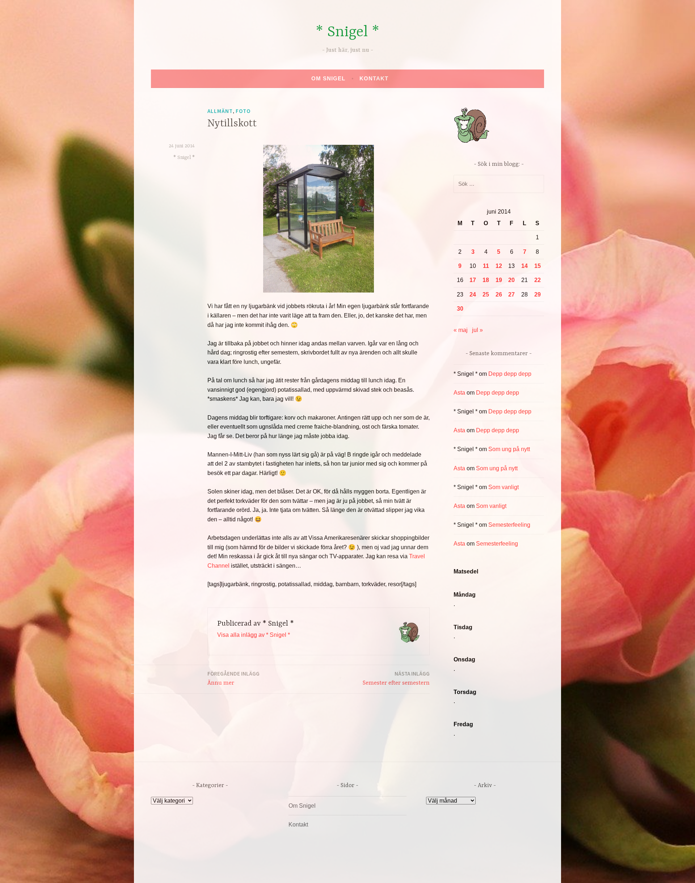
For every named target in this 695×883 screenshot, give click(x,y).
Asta (459, 393)
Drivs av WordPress (293, 870)
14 (524, 266)
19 (499, 280)
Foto (243, 111)
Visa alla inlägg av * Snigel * (253, 635)
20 (511, 280)
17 (472, 280)
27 (511, 294)
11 (486, 266)
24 (472, 294)
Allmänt (220, 111)
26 (499, 294)
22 (537, 280)
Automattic (415, 870)
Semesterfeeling (509, 525)
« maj (461, 330)
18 (486, 280)
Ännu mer (233, 678)
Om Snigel (328, 78)
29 (537, 294)
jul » (477, 330)
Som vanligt (503, 487)
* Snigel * (347, 32)
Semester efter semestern (396, 678)
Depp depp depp (509, 374)
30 (460, 309)
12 (499, 266)
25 (486, 294)
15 (537, 266)
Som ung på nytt (509, 449)
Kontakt (373, 78)
